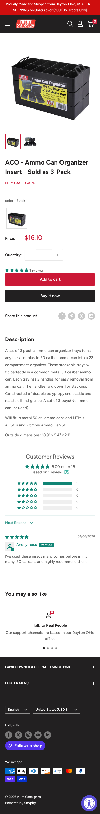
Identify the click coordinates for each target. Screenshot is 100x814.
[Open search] (70, 24)
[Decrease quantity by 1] (30, 254)
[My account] (80, 24)
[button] (17, 270)
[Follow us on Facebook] (8, 735)
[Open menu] (7, 24)
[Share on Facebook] (62, 316)
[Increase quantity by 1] (57, 254)
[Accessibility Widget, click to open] (89, 803)
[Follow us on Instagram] (28, 735)
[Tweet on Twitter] (81, 316)
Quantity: (13, 255)
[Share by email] (91, 316)
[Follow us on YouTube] (38, 735)
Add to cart (50, 279)
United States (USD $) (52, 709)
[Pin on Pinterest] (71, 316)
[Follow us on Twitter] (18, 735)
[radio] (16, 218)
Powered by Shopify (20, 803)
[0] (90, 24)
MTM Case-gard (20, 183)
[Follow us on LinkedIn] (47, 735)
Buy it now (50, 295)
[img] (16, 537)
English (13, 709)
